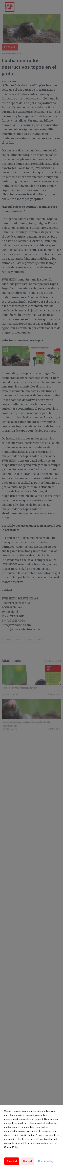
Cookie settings (46, 1161)
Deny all (27, 1161)
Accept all (12, 1161)
